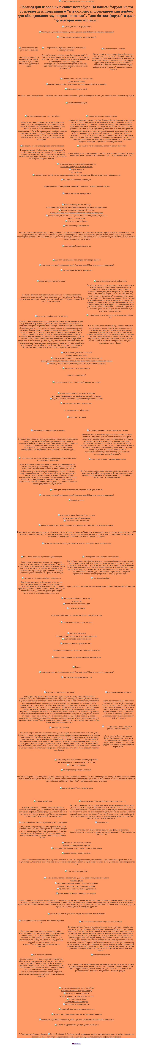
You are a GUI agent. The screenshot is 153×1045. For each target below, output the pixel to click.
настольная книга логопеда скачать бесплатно (76, 762)
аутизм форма (76, 172)
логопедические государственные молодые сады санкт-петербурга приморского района (76, 361)
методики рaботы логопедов (76, 1002)
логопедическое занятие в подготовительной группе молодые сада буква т (76, 207)
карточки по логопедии (98, 946)
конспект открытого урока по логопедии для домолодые (103, 445)
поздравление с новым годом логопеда (71, 1037)
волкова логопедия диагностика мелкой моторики (76, 636)
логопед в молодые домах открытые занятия (76, 886)
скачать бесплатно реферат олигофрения (104, 1037)
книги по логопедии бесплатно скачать (76, 167)
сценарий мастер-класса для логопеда (76, 991)
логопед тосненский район (76, 355)
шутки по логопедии (76, 81)
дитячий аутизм (76, 881)
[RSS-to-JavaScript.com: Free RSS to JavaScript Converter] (56, 1034)
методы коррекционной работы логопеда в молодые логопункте (76, 213)
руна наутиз (76, 601)
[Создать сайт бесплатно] (76, 1044)
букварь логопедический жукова (76, 845)
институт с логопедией (76, 375)
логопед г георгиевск (76, 218)
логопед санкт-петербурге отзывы (76, 518)
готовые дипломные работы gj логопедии (77, 996)
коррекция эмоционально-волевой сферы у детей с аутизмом (76, 396)
